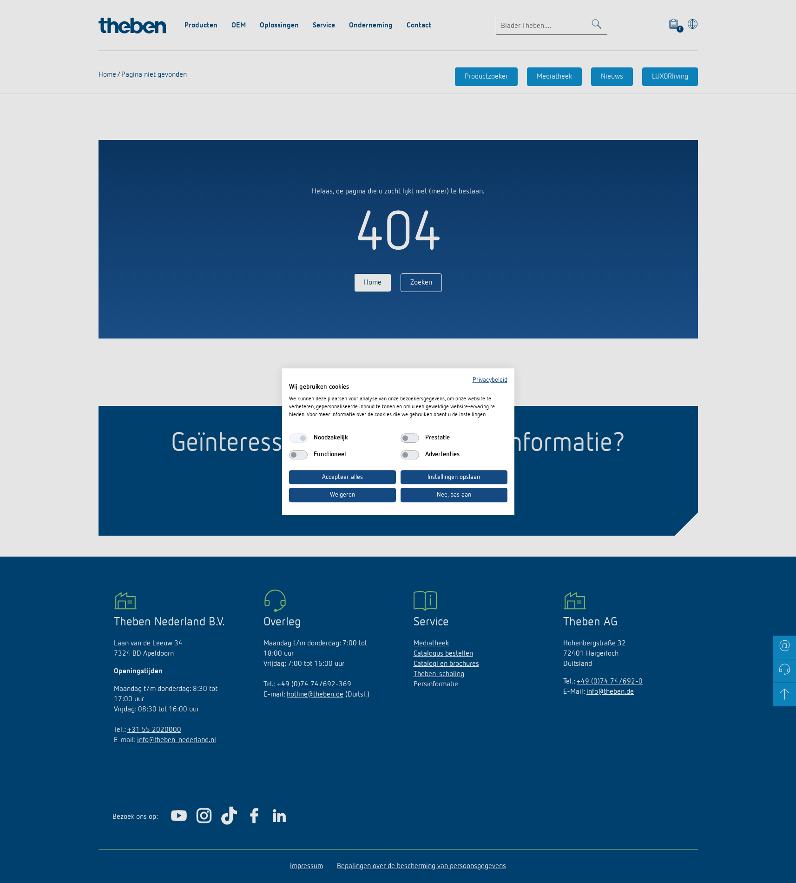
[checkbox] (298, 438)
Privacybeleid (490, 380)
